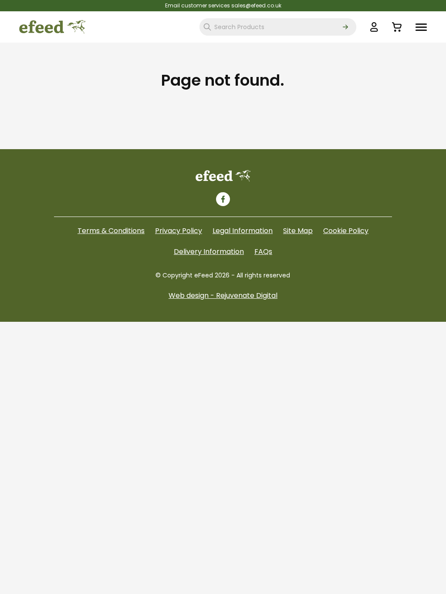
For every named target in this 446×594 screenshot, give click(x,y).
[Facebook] (223, 199)
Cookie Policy (345, 231)
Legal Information (243, 231)
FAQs (263, 252)
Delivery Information (209, 252)
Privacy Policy (178, 231)
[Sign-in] (374, 27)
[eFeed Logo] (52, 27)
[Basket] (397, 27)
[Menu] (421, 26)
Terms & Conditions (111, 231)
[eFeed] (223, 176)
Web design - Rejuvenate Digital (223, 295)
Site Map (298, 231)
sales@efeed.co (252, 5)
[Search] (345, 27)
